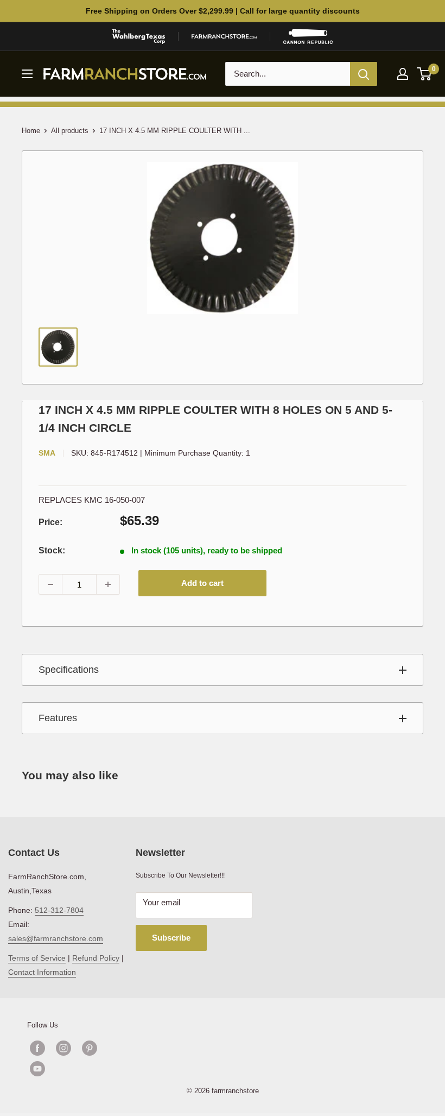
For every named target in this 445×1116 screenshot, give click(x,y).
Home (31, 131)
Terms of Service (37, 958)
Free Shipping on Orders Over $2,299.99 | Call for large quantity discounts (223, 11)
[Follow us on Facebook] (37, 1048)
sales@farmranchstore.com (55, 938)
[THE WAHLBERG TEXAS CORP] (138, 36)
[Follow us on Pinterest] (89, 1048)
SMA (47, 453)
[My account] (402, 74)
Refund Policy (95, 958)
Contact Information (42, 972)
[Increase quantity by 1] (108, 584)
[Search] (363, 74)
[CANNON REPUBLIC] (307, 36)
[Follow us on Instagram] (63, 1048)
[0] (424, 73)
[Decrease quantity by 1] (50, 584)
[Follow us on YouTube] (76, 1068)
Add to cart (202, 583)
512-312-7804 (59, 910)
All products (69, 131)
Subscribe (171, 937)
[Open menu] (27, 74)
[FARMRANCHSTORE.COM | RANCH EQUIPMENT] (224, 36)
